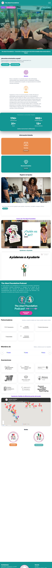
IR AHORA (26, 150)
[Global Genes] (26, 352)
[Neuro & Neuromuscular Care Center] (26, 368)
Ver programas (11, 7)
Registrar (5, 208)
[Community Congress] (26, 389)
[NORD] (8, 352)
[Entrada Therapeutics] (26, 327)
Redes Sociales (46, 7)
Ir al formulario (5, 64)
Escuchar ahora (26, 313)
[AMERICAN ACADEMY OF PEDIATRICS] (43, 368)
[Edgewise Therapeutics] (26, 336)
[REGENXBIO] (8, 336)
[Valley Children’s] (8, 389)
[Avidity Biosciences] (43, 327)
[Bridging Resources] (26, 378)
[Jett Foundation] (8, 378)
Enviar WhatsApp (15, 64)
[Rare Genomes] (8, 368)
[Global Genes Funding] (43, 352)
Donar (3, 7)
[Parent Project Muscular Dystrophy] (43, 389)
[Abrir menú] (49, 3)
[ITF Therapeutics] (8, 327)
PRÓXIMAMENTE (38, 444)
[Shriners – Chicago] (43, 378)
